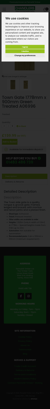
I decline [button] (25, 51)
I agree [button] (25, 47)
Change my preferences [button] (25, 55)
